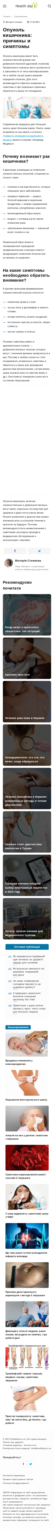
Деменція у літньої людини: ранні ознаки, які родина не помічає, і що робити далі (26, 1334)
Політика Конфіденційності (16, 1483)
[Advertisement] (27, 412)
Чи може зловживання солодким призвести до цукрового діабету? (27, 984)
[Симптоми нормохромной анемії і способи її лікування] (27, 1169)
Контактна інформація (14, 1475)
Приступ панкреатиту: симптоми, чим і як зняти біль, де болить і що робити (25, 1419)
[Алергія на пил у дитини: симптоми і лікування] (27, 1129)
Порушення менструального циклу (26, 1099)
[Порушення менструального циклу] (26, 1094)
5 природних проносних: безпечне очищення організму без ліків (27, 996)
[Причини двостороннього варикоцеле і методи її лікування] (27, 1286)
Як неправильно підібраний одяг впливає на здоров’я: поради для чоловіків (29, 959)
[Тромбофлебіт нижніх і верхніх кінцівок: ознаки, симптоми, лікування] (27, 1368)
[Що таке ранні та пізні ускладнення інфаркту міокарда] (27, 1247)
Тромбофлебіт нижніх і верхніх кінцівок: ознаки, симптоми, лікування (23, 1377)
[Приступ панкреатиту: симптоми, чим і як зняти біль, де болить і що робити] (27, 1410)
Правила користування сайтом (18, 1479)
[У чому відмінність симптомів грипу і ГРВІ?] (27, 1208)
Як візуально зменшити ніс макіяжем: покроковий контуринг (29, 971)
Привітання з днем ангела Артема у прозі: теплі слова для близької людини (29, 1008)
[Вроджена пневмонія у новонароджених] (26, 1055)
